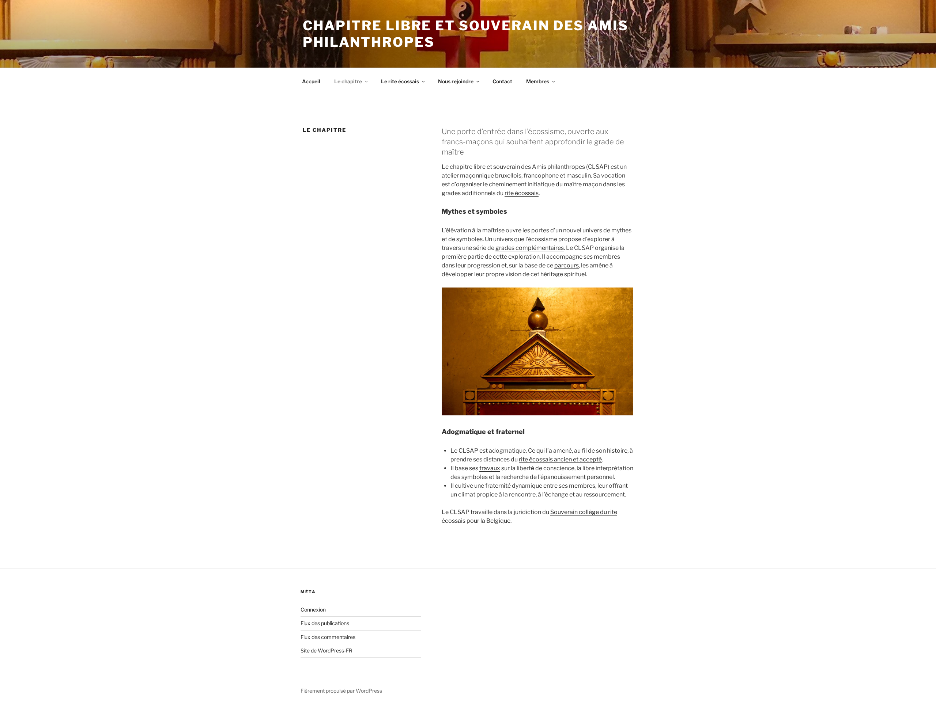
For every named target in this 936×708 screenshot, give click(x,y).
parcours (566, 265)
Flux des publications (325, 623)
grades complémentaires (529, 247)
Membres (537, 81)
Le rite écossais (400, 81)
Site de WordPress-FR (326, 650)
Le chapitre (348, 81)
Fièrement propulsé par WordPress (341, 691)
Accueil (311, 81)
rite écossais (522, 193)
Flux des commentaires (328, 637)
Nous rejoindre (455, 81)
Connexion (313, 609)
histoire (617, 450)
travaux (489, 468)
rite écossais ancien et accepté (560, 459)
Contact (502, 81)
